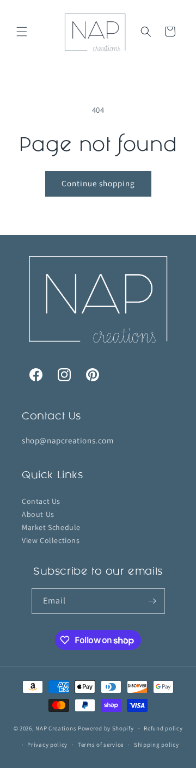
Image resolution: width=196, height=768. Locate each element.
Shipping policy (156, 744)
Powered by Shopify (106, 728)
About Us (38, 513)
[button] (22, 32)
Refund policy (163, 728)
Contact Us (41, 500)
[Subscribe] (152, 601)
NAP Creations (55, 728)
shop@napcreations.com (68, 440)
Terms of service (101, 744)
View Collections (51, 539)
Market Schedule (51, 526)
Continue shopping (98, 183)
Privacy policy (47, 744)
